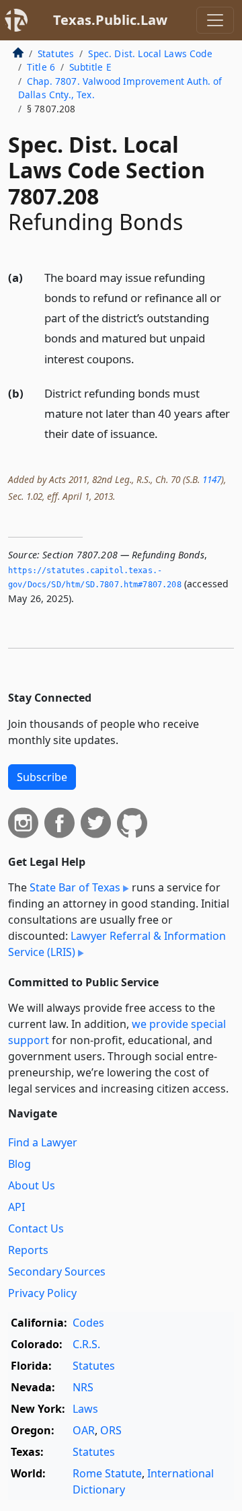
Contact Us (36, 1228)
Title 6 (41, 67)
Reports (28, 1250)
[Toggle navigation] (215, 20)
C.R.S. (86, 1344)
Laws (85, 1408)
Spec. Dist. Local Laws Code (150, 53)
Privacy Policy (42, 1293)
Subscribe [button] (42, 777)
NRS (83, 1387)
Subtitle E (90, 67)
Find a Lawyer (42, 1142)
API (16, 1207)
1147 (211, 479)
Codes (88, 1322)
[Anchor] (141, 358)
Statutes (56, 53)
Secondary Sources (57, 1271)
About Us (31, 1185)
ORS (111, 1430)
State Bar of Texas (75, 887)
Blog (19, 1163)
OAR (84, 1430)
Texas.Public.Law (110, 20)
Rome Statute (107, 1473)
